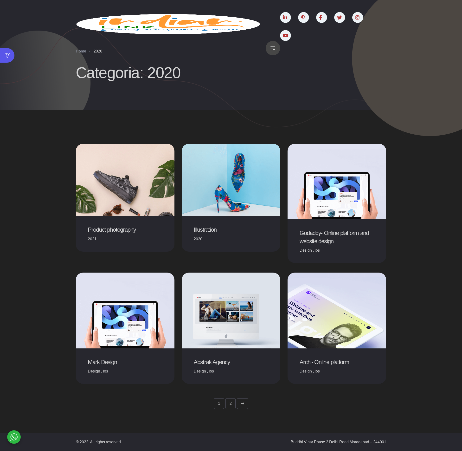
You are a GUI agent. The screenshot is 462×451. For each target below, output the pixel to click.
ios (317, 250)
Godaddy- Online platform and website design (334, 237)
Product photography (112, 229)
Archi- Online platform (324, 362)
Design (306, 250)
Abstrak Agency (212, 362)
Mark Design (102, 362)
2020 (198, 239)
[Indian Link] (168, 24)
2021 (92, 239)
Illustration (205, 229)
